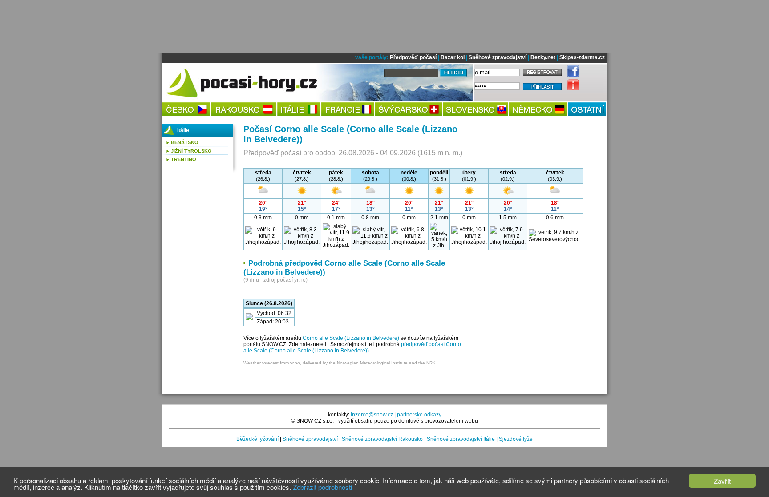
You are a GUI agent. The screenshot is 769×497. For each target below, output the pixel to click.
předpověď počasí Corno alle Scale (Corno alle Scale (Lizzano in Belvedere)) (352, 347)
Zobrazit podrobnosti (322, 487)
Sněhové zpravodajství (497, 57)
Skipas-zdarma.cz (582, 57)
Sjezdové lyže (516, 439)
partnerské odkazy (419, 415)
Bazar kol (453, 57)
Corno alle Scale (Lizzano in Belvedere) (351, 338)
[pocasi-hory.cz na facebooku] (571, 75)
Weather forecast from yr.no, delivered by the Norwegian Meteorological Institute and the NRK (339, 362)
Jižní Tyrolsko (191, 151)
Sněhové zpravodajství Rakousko (382, 439)
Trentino (183, 159)
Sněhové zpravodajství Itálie (461, 439)
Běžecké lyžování (257, 439)
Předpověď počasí (413, 57)
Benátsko (184, 142)
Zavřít (722, 480)
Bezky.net (542, 57)
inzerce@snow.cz (372, 415)
